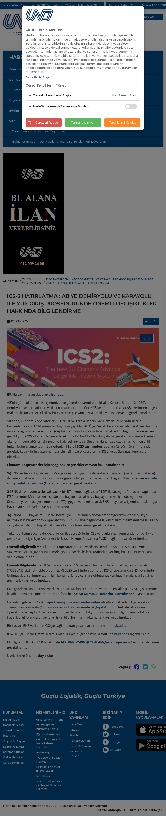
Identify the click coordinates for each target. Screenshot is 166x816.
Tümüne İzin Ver (83, 122)
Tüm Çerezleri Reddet (43, 122)
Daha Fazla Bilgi (37, 77)
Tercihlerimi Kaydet (122, 122)
